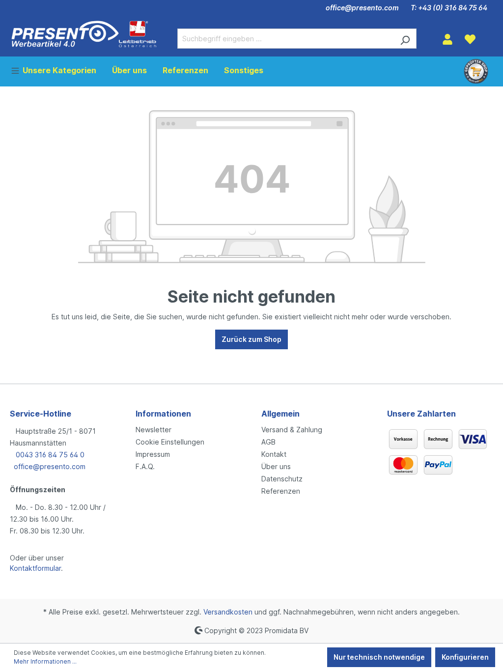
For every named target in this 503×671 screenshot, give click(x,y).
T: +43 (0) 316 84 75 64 (449, 7)
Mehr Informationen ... (45, 661)
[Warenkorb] (487, 36)
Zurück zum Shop (251, 339)
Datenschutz (282, 479)
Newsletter (153, 429)
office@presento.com (362, 7)
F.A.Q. (145, 466)
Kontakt (273, 454)
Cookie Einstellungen (170, 442)
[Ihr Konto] (447, 39)
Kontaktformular (35, 568)
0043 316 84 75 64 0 (49, 454)
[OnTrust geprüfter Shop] (476, 71)
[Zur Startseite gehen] (84, 34)
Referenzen (280, 491)
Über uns (276, 466)
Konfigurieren (465, 657)
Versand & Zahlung (291, 429)
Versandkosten (227, 612)
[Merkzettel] (470, 39)
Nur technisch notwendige (379, 657)
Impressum (153, 454)
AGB (268, 442)
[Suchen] (405, 38)
